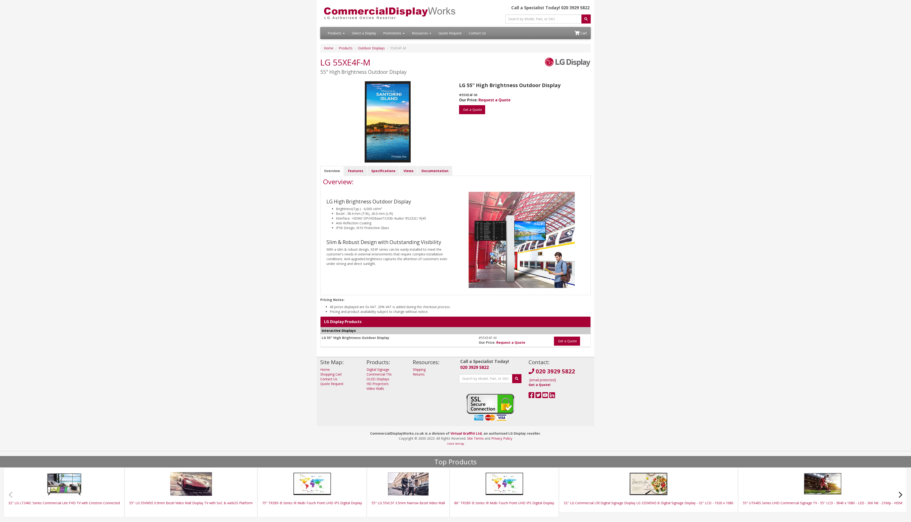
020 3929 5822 (474, 367)
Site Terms (475, 438)
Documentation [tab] (435, 171)
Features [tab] (355, 171)
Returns (419, 374)
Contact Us (477, 33)
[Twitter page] (538, 396)
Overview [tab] (332, 171)
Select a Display (364, 33)
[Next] (900, 494)
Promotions (392, 33)
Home (328, 48)
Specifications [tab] (383, 171)
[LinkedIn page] (552, 396)
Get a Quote (472, 109)
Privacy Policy (501, 438)
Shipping (419, 369)
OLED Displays (378, 379)
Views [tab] (409, 171)
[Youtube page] (545, 396)
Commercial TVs (379, 374)
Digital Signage (378, 369)
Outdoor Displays (371, 48)
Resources (420, 33)
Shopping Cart (331, 374)
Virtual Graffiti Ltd (466, 433)
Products (335, 33)
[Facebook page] (532, 396)
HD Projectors (378, 383)
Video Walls (375, 388)
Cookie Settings (455, 443)
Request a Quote (495, 100)
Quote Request (450, 33)
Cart (583, 33)
